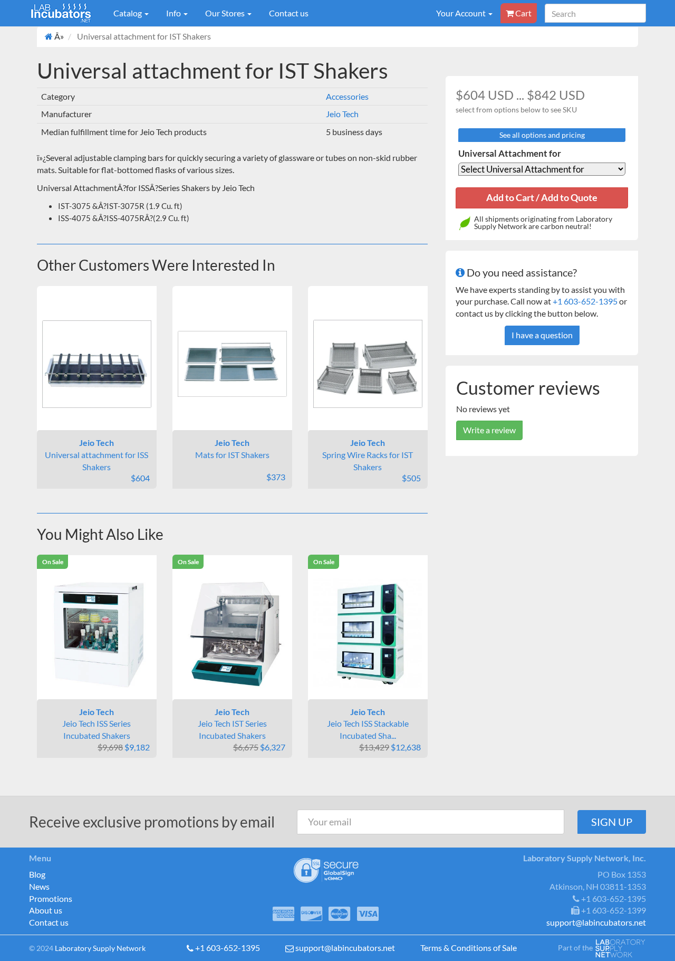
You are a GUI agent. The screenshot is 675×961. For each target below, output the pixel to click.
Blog (37, 874)
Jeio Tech (342, 114)
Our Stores (225, 13)
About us (45, 910)
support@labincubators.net (345, 948)
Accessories (347, 96)
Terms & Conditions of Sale (468, 948)
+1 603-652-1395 (585, 301)
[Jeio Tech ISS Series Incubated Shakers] (97, 633)
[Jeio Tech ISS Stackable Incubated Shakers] (368, 633)
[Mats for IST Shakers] (232, 364)
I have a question (542, 335)
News (39, 886)
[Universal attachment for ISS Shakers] (97, 364)
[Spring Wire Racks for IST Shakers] (368, 364)
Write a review (489, 430)
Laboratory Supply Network (100, 948)
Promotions (50, 898)
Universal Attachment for (509, 153)
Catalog (128, 13)
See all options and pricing (542, 134)
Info (174, 13)
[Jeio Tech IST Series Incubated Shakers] (232, 633)
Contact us (288, 13)
